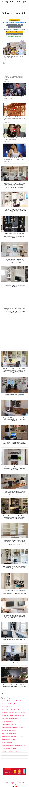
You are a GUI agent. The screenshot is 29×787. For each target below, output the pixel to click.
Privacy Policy (20, 782)
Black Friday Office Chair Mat (9, 733)
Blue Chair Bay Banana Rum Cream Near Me (13, 701)
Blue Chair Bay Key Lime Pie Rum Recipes (12, 727)
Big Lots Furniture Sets (7, 742)
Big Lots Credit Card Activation (9, 730)
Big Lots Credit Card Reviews (9, 754)
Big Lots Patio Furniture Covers (9, 707)
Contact (12, 782)
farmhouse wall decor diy (14, 36)
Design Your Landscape (14, 1)
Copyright (14, 784)
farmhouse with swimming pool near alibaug (14, 22)
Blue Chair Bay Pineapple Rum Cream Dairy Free (14, 745)
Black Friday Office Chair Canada (10, 718)
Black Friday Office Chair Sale (9, 748)
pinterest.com (10, 694)
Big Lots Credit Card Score (8, 757)
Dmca (6, 782)
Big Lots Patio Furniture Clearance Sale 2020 (13, 715)
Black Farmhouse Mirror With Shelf (10, 709)
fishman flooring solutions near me (14, 31)
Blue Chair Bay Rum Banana (9, 739)
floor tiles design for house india (14, 34)
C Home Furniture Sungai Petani (10, 751)
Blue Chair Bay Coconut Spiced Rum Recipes (13, 736)
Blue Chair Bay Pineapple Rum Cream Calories (13, 712)
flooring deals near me (14, 20)
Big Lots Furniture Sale (7, 721)
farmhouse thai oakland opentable (14, 24)
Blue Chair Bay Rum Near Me (9, 724)
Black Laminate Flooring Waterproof (10, 704)
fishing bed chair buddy (14, 27)
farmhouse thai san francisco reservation (14, 29)
